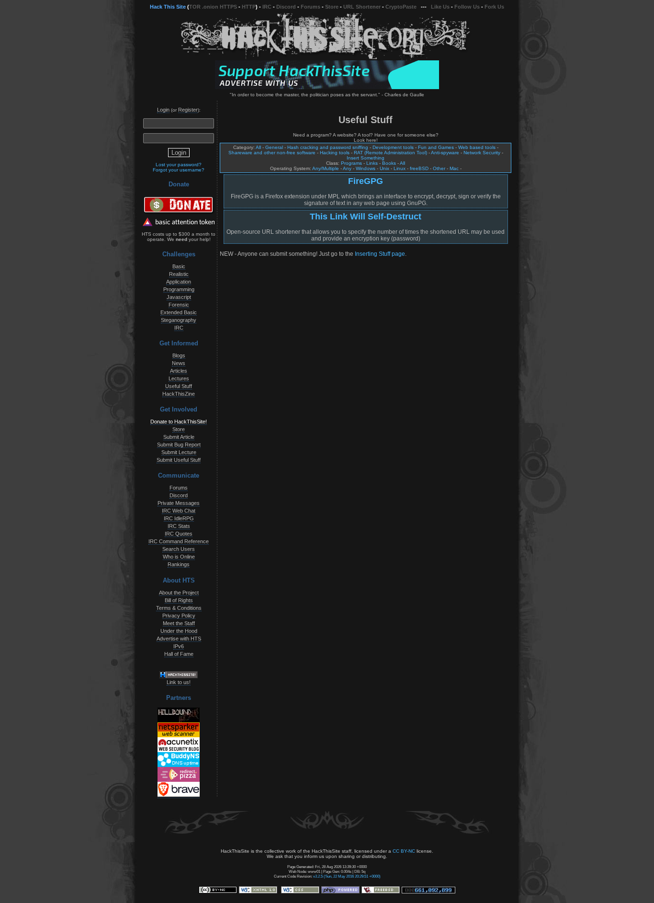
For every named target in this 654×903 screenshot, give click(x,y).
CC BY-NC (404, 851)
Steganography (178, 320)
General (274, 147)
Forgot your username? (178, 169)
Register (188, 110)
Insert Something (365, 157)
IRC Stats (179, 526)
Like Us (440, 7)
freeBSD (419, 168)
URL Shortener (362, 7)
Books (389, 163)
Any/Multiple (325, 168)
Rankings (179, 564)
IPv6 (178, 646)
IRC (266, 7)
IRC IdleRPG (179, 518)
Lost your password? (179, 164)
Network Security (481, 152)
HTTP (249, 7)
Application (178, 282)
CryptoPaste (401, 7)
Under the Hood (178, 631)
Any (347, 168)
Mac (454, 168)
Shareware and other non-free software (272, 152)
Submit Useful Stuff (179, 460)
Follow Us (467, 7)
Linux (400, 168)
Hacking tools (335, 152)
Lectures (179, 378)
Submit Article (178, 437)
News (178, 363)
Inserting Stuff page (380, 254)
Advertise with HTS (179, 638)
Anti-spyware (445, 152)
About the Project (179, 592)
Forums (310, 7)
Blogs (178, 355)
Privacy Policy (178, 615)
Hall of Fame (178, 654)
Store (331, 7)
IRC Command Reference (178, 541)
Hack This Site (168, 7)
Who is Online (179, 557)
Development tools (393, 147)
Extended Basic (178, 312)
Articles (178, 371)
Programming (178, 289)
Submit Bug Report (179, 444)
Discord (286, 7)
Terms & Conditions (179, 608)
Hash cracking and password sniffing (327, 147)
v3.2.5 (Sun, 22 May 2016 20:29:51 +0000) (347, 876)
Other (439, 168)
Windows (365, 168)
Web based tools (477, 147)
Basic (178, 266)
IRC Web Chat (178, 511)
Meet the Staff (179, 623)
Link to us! (179, 682)
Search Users (178, 549)
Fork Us (494, 7)
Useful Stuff (178, 386)
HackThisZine (178, 394)
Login (163, 110)
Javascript (179, 297)
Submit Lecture (178, 452)
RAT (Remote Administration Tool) (390, 152)
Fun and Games (436, 147)
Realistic (179, 274)
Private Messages (179, 503)
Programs (351, 163)
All (258, 147)
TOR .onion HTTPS (213, 7)
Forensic (179, 305)
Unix (384, 168)
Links (372, 163)
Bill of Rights (179, 600)
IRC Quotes (178, 534)
